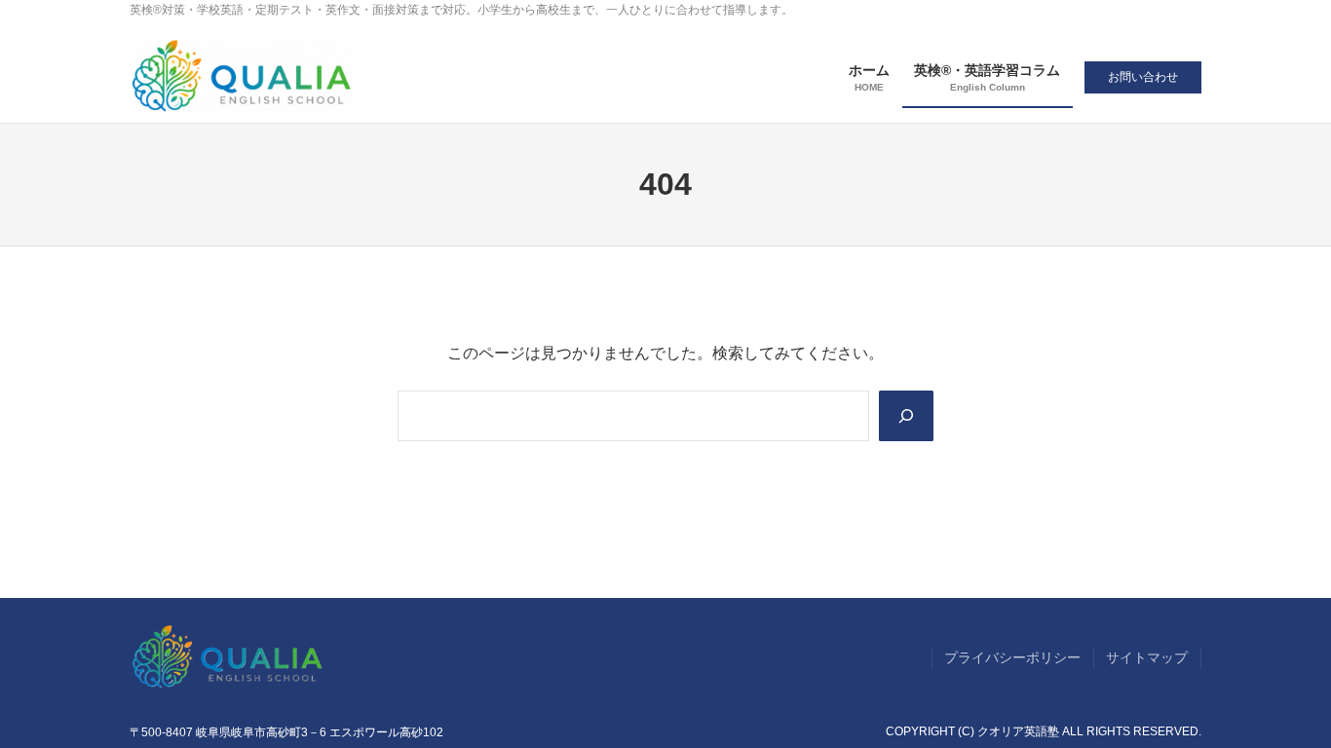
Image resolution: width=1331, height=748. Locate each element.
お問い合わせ (1143, 77)
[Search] (906, 416)
